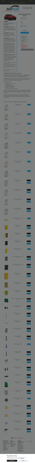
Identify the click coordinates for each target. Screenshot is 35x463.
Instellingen (23, 460)
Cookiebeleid (22, 458)
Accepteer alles (12, 460)
